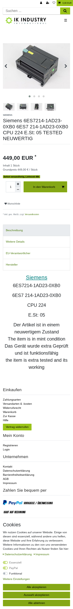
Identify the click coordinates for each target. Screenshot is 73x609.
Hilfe (5, 420)
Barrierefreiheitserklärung (18, 474)
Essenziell (15, 562)
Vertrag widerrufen (17, 426)
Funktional (15, 573)
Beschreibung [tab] (14, 230)
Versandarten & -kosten (17, 403)
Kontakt (7, 466)
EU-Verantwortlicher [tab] (18, 253)
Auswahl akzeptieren (36, 594)
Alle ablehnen (36, 602)
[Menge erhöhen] (18, 184)
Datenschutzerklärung (16, 470)
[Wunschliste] (54, 3)
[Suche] (65, 10)
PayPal (13, 568)
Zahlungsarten (12, 399)
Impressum (10, 483)
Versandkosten (32, 214)
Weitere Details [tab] (15, 241)
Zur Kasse (9, 416)
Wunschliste (13, 203)
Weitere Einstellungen (16, 579)
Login (6, 449)
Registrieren (10, 445)
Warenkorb (9, 412)
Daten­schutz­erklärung (19, 554)
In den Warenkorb (44, 186)
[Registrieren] (48, 3)
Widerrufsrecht (12, 407)
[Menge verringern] (18, 189)
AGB (6, 478)
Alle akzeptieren (36, 587)
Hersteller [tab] (12, 264)
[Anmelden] (41, 3)
